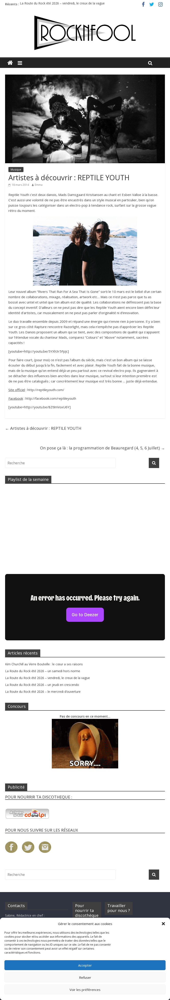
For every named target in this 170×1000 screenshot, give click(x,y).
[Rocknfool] (85, 32)
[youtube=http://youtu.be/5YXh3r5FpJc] (38, 351)
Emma (38, 185)
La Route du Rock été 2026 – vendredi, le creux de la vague (62, 4)
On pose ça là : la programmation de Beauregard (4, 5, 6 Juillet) (102, 448)
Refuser (85, 977)
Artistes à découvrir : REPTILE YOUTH (43, 428)
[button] (163, 923)
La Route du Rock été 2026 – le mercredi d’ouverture (43, 691)
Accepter (85, 965)
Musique (16, 169)
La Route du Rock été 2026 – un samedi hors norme (42, 671)
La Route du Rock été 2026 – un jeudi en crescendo (42, 685)
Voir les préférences (85, 989)
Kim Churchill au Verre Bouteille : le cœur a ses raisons (44, 664)
